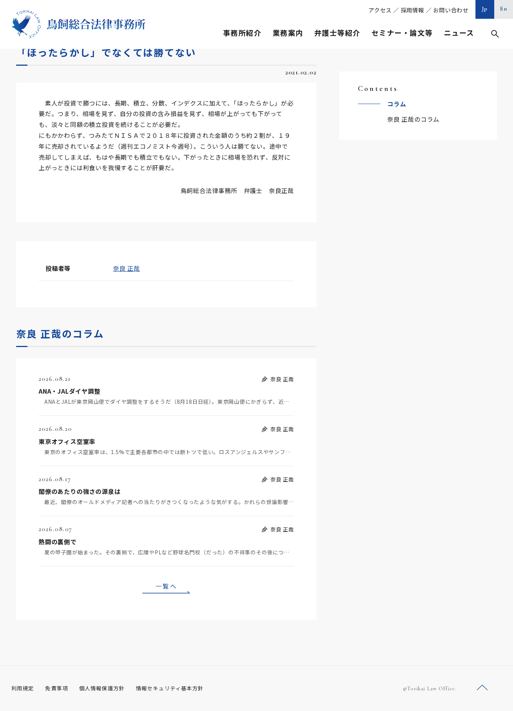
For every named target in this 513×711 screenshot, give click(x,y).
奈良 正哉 (126, 268)
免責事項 (56, 688)
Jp (485, 8)
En (504, 8)
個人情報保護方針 (102, 688)
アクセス (380, 10)
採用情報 (412, 10)
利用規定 (22, 688)
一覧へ (166, 585)
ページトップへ (482, 687)
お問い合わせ (451, 10)
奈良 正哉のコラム (413, 119)
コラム (396, 103)
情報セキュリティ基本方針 (170, 688)
